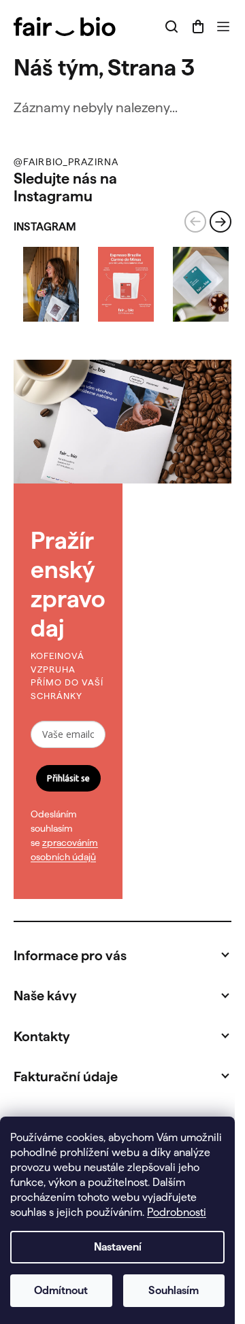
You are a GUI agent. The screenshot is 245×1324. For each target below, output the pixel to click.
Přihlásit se (68, 778)
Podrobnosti (176, 1212)
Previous (195, 222)
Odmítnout (61, 1290)
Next (220, 222)
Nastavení (118, 1247)
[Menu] (223, 26)
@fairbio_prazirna (66, 161)
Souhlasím (173, 1290)
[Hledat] (171, 26)
